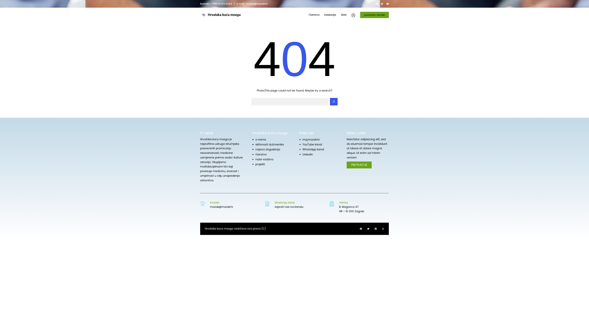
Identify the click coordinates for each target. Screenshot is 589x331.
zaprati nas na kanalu (289, 207)
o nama (260, 139)
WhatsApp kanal (313, 149)
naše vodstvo (264, 159)
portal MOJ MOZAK (374, 15)
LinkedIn (307, 154)
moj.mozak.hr (311, 139)
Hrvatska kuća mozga (224, 15)
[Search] (334, 102)
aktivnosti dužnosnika (269, 144)
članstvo (261, 154)
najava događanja (267, 149)
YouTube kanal (312, 144)
